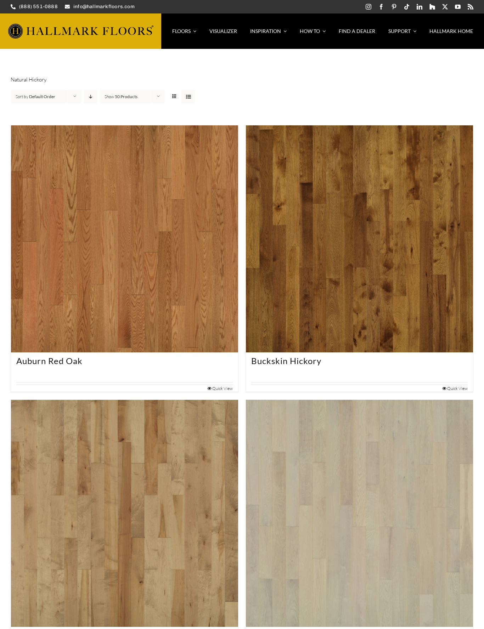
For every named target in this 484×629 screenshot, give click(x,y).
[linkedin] (419, 7)
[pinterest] (394, 7)
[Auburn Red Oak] (124, 238)
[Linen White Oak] (359, 513)
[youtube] (458, 7)
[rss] (470, 7)
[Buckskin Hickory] (359, 238)
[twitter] (445, 7)
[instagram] (368, 7)
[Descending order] (90, 96)
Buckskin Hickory (286, 361)
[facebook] (381, 7)
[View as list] (188, 96)
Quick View (222, 388)
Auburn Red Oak (49, 361)
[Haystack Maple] (124, 513)
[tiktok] (407, 7)
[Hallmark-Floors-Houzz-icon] (432, 7)
